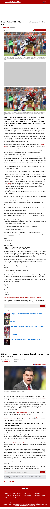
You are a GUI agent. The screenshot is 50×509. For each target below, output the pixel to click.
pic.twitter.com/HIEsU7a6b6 (33, 152)
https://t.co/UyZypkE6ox (20, 152)
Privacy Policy (37, 493)
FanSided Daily (17, 493)
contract (10, 183)
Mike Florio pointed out (18, 443)
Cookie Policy (16, 495)
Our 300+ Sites (37, 491)
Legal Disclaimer (28, 495)
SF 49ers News (11, 481)
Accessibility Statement (39, 495)
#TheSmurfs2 (14, 247)
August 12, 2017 (21, 229)
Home (5, 481)
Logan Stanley (6, 27)
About (6, 491)
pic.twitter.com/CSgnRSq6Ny (21, 270)
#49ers (5, 226)
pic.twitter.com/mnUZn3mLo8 (11, 228)
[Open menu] (3, 2)
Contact (25, 491)
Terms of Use (8, 495)
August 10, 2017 (23, 248)
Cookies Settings (17, 497)
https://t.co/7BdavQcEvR (24, 247)
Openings (15, 491)
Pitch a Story (27, 493)
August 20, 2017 (22, 272)
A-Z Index (7, 497)
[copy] (11, 30)
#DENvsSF (11, 270)
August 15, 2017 (22, 154)
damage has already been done (22, 412)
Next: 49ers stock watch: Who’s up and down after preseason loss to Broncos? (22, 297)
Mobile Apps (8, 493)
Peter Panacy (6, 361)
